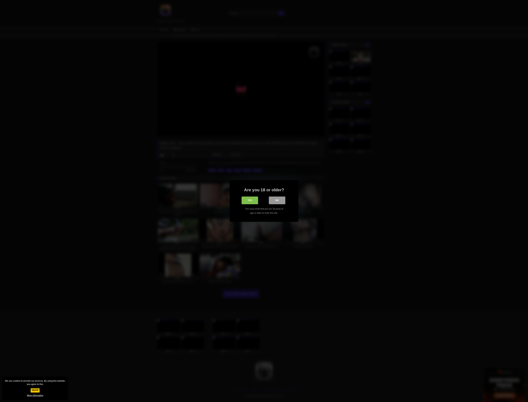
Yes (250, 200)
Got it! (35, 390)
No (277, 200)
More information (35, 395)
